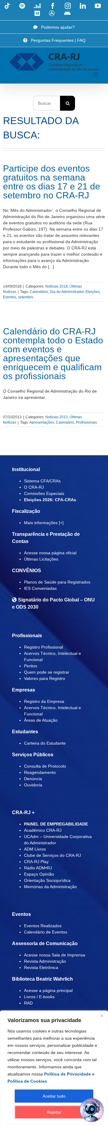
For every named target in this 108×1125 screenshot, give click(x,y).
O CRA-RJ (34, 487)
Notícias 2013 (56, 417)
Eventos (9, 297)
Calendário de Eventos (45, 932)
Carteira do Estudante (45, 743)
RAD (28, 1003)
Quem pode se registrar (46, 672)
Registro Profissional (43, 647)
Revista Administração (45, 961)
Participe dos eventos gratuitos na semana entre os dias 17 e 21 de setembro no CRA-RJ (51, 181)
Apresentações (41, 422)
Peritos (30, 665)
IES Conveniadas (40, 588)
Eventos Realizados (43, 925)
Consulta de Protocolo (45, 766)
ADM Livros (35, 849)
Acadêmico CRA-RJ (43, 830)
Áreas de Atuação (41, 720)
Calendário (39, 292)
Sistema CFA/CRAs (42, 481)
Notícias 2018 (56, 286)
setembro (25, 297)
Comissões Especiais (44, 493)
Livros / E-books (39, 996)
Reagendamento (40, 772)
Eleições (93, 292)
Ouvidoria (33, 785)
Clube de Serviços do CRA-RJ (52, 855)
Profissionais (86, 422)
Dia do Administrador (67, 292)
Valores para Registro (44, 678)
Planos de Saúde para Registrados (57, 582)
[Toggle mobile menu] (96, 74)
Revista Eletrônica (41, 967)
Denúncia (33, 778)
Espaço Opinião (39, 874)
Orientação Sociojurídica (47, 880)
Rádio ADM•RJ (38, 867)
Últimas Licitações (41, 559)
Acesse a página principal (48, 990)
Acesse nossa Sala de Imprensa (54, 955)
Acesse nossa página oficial (50, 552)
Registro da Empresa (44, 701)
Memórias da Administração (50, 886)
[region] (54, 1067)
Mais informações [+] (44, 522)
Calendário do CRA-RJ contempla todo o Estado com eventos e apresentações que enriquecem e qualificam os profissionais (53, 353)
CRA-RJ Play (36, 861)
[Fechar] (101, 1015)
